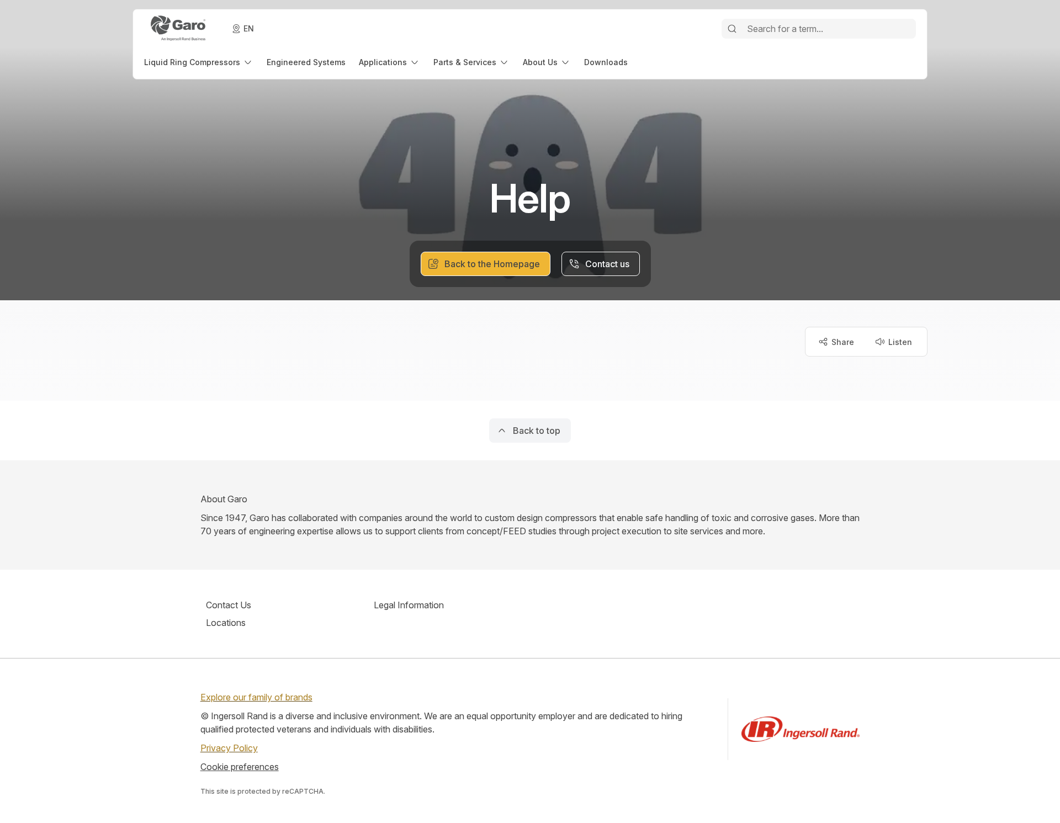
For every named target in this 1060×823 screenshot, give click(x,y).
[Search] (732, 29)
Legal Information (409, 604)
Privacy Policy (229, 747)
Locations (226, 622)
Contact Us (228, 604)
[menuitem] (198, 62)
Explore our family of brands (256, 697)
